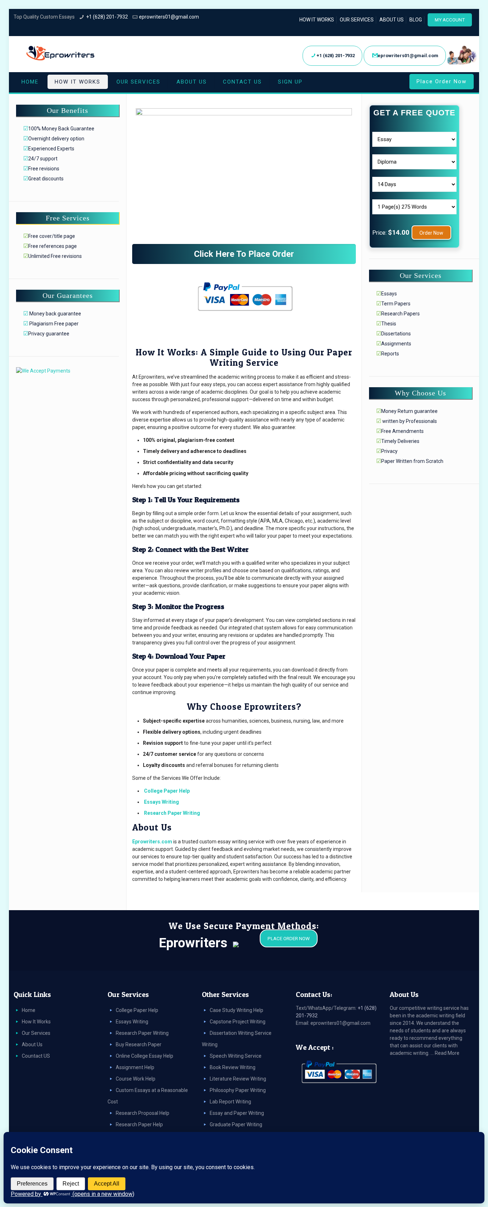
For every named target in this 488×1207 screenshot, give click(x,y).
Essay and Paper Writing (237, 1113)
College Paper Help (167, 791)
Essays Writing (161, 802)
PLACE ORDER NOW (289, 938)
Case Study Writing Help (236, 1010)
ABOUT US (391, 20)
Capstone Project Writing (237, 1021)
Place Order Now (442, 81)
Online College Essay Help (144, 1056)
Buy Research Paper (138, 1044)
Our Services (36, 1033)
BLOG (415, 20)
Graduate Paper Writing (236, 1124)
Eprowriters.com (152, 841)
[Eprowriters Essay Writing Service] (61, 53)
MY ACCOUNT (450, 20)
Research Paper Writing (172, 813)
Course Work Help (135, 1079)
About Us (32, 1044)
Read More (447, 1053)
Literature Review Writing (238, 1079)
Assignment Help (135, 1067)
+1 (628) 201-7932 (107, 17)
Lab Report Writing (230, 1101)
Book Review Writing (232, 1067)
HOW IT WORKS (316, 20)
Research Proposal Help (142, 1113)
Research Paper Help (139, 1124)
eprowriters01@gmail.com (169, 17)
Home (28, 1010)
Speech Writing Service (236, 1056)
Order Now (431, 233)
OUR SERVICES (357, 20)
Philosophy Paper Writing (238, 1090)
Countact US (36, 1056)
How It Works (36, 1021)
